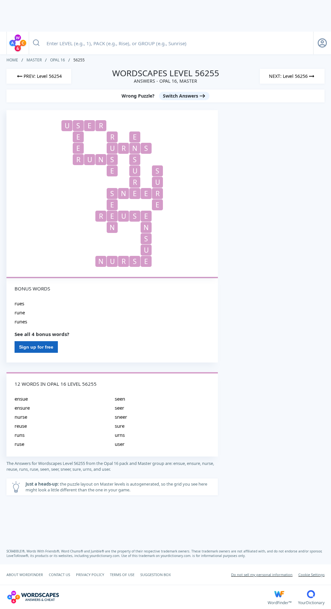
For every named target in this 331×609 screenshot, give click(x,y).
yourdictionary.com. (105, 555)
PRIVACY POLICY (90, 574)
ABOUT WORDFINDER (24, 574)
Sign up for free (36, 347)
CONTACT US (59, 574)
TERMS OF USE (122, 574)
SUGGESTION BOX (155, 574)
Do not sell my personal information (262, 574)
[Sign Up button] (322, 43)
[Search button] (36, 43)
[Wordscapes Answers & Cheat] (17, 43)
